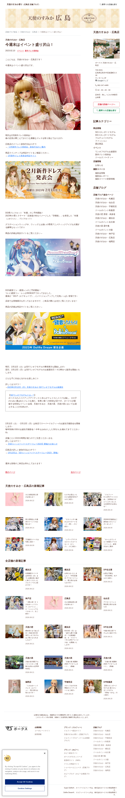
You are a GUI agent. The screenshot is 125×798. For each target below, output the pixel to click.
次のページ (76, 472)
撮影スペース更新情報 (105, 179)
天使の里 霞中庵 (102, 226)
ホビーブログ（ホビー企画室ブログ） (77, 775)
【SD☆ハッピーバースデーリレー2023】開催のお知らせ (32, 444)
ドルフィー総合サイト (72, 731)
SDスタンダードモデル (105, 132)
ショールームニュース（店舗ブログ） (77, 768)
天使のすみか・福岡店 (105, 241)
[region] (25, 773)
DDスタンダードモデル (105, 135)
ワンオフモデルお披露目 (106, 152)
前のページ (10, 472)
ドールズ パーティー (104, 157)
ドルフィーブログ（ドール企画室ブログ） (77, 739)
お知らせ (99, 165)
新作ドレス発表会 (32, 51)
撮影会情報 (100, 173)
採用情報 (38, 734)
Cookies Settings (25, 788)
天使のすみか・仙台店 (105, 202)
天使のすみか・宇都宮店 (106, 206)
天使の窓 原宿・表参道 (105, 214)
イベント (20, 51)
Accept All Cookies (25, 782)
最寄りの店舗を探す (107, 110)
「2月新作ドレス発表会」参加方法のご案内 (26, 147)
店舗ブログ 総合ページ (103, 195)
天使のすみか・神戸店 (105, 234)
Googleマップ (102, 80)
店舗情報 (97, 161)
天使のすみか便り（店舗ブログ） (77, 734)
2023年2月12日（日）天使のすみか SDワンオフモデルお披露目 (35, 387)
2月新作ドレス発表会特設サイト (22, 156)
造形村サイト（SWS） (72, 760)
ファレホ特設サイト (71, 764)
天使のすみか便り (23, 4)
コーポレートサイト (42, 731)
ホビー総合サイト (71, 753)
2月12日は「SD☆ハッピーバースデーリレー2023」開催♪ (33, 453)
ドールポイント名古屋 (105, 222)
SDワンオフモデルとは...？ (22, 395)
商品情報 (97, 128)
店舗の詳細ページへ (106, 104)
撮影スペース (99, 169)
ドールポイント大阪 (104, 230)
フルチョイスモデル (104, 138)
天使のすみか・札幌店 (105, 199)
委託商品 (99, 144)
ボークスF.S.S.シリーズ (73, 757)
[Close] (44, 753)
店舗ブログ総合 (11, 32)
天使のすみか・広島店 (28, 32)
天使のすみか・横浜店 (105, 218)
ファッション (101, 141)
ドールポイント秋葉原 (105, 210)
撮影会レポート (102, 176)
